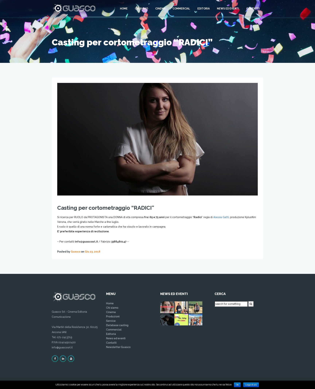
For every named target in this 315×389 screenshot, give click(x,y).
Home (124, 8)
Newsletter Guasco (118, 347)
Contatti (253, 8)
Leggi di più (251, 385)
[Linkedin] (63, 358)
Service (111, 320)
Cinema (160, 8)
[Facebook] (55, 358)
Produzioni (113, 316)
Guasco (75, 251)
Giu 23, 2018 (92, 251)
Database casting (117, 325)
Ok (237, 385)
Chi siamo (141, 8)
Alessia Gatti (221, 217)
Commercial (181, 8)
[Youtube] (71, 358)
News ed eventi (228, 8)
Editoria (203, 8)
